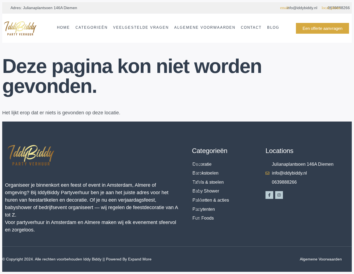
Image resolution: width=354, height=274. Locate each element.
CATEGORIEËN (92, 27)
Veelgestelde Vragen (141, 27)
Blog (273, 27)
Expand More (140, 259)
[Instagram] (279, 195)
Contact (251, 27)
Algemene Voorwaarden (204, 27)
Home (63, 27)
